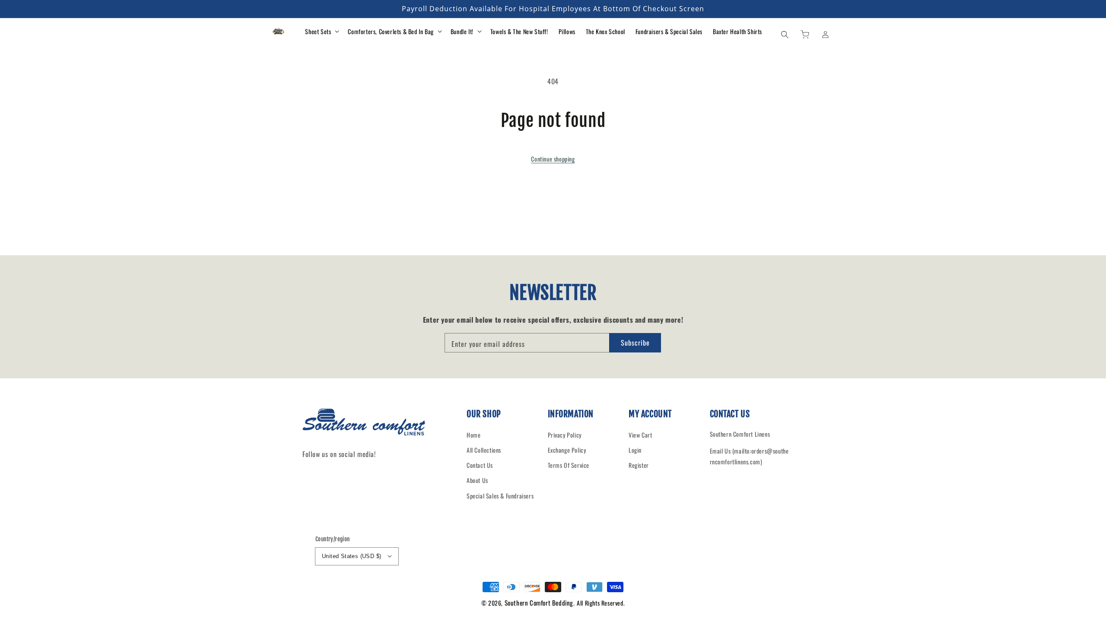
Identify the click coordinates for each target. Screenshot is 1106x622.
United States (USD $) (351, 556)
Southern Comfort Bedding (539, 602)
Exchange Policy (567, 449)
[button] (784, 34)
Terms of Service (569, 465)
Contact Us (480, 465)
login (635, 449)
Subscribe (635, 342)
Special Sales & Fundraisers (500, 495)
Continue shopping (553, 158)
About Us (477, 480)
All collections (484, 449)
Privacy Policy (565, 434)
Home (473, 434)
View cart (640, 434)
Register (639, 465)
